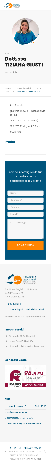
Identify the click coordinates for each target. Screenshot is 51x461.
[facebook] (10, 447)
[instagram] (20, 447)
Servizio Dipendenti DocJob (31, 316)
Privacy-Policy (32, 448)
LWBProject (33, 459)
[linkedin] (15, 447)
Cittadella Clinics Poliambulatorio (26, 346)
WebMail (9, 316)
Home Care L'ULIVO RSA (21, 341)
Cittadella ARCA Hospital (22, 336)
